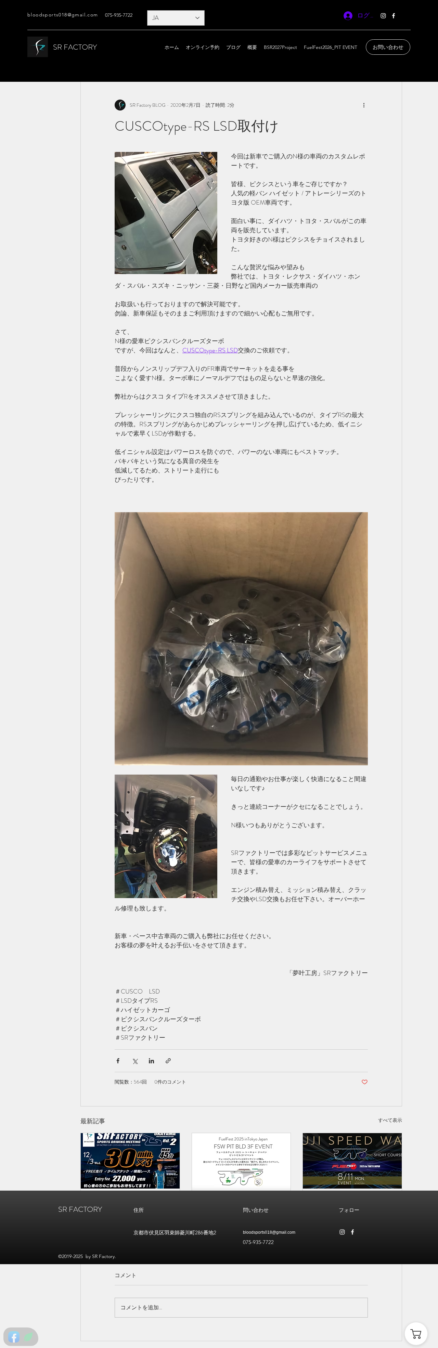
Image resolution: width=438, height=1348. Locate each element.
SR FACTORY (75, 47)
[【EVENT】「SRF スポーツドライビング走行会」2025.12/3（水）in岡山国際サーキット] (130, 1161)
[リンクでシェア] (168, 1061)
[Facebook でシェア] (118, 1061)
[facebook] (393, 15)
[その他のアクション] (364, 105)
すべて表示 (390, 1120)
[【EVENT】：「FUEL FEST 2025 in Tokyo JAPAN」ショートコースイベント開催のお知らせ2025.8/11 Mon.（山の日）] (352, 1161)
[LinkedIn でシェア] (151, 1061)
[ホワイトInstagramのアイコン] (383, 15)
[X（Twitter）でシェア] (134, 1061)
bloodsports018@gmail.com (269, 1232)
